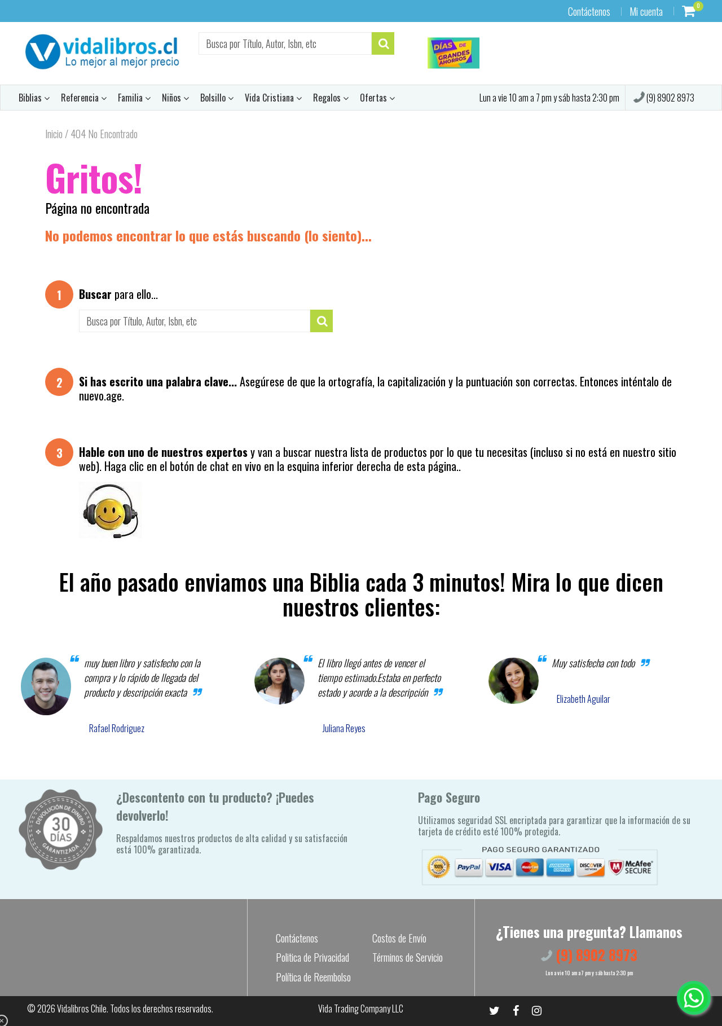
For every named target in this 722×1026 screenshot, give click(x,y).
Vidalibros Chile (82, 1008)
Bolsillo (214, 97)
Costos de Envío (399, 938)
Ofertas (374, 97)
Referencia (81, 97)
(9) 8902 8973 (669, 97)
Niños (172, 97)
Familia (131, 97)
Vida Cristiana (270, 97)
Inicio (54, 133)
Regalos (328, 97)
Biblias (31, 97)
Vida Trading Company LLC (360, 1008)
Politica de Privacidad (312, 957)
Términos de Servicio (407, 957)
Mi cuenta (646, 11)
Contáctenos (589, 11)
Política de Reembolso (313, 977)
